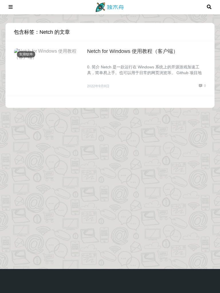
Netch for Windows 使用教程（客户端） (132, 51)
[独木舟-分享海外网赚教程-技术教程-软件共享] (110, 6)
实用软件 (26, 54)
